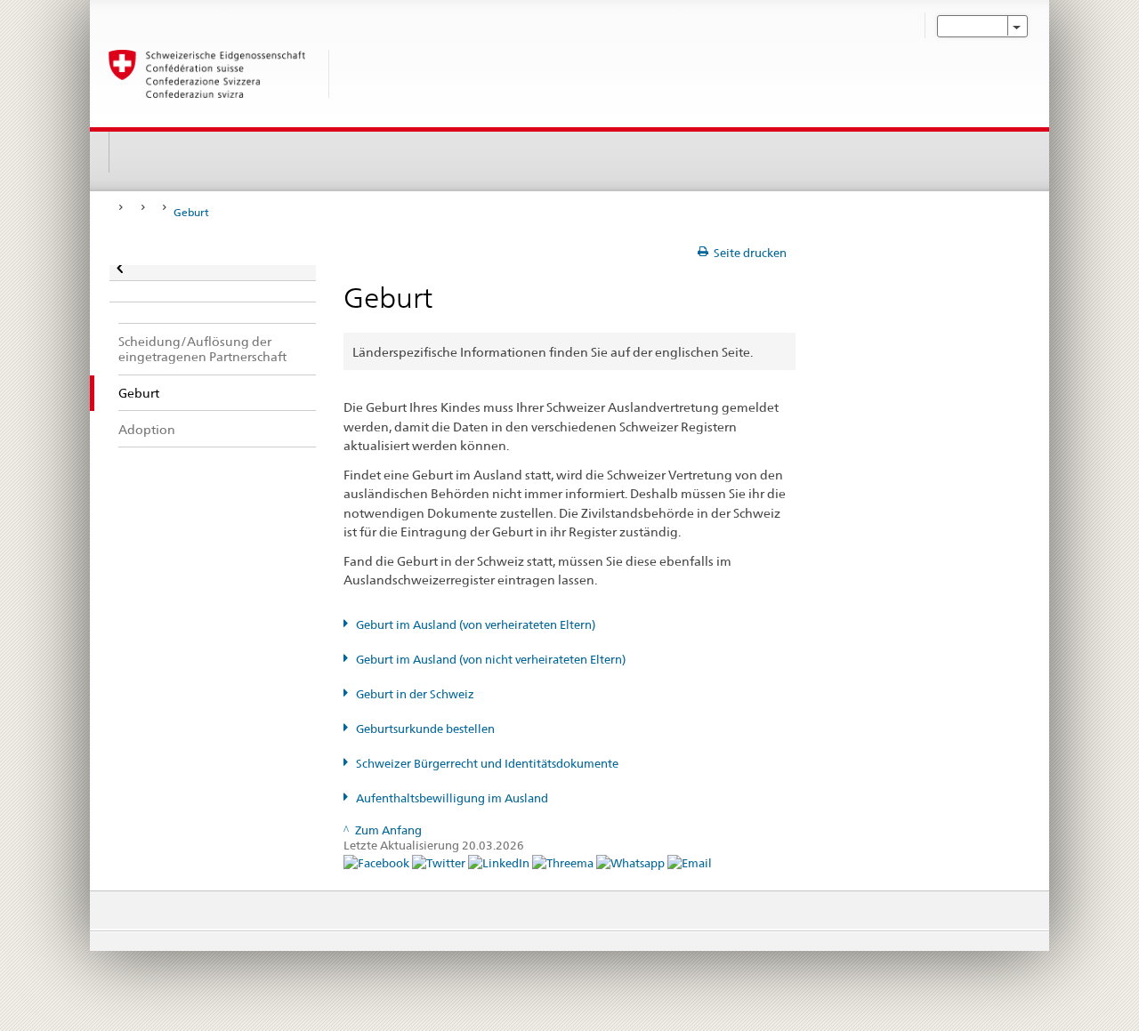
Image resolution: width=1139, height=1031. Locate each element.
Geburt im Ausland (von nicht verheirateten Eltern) (491, 659)
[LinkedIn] (500, 862)
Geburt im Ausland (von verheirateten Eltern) (475, 625)
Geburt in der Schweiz (415, 694)
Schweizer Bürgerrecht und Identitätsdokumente (487, 763)
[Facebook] (377, 862)
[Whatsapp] (631, 862)
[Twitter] (440, 862)
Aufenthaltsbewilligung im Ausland (452, 798)
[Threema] (564, 862)
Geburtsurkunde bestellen (425, 729)
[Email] (689, 862)
